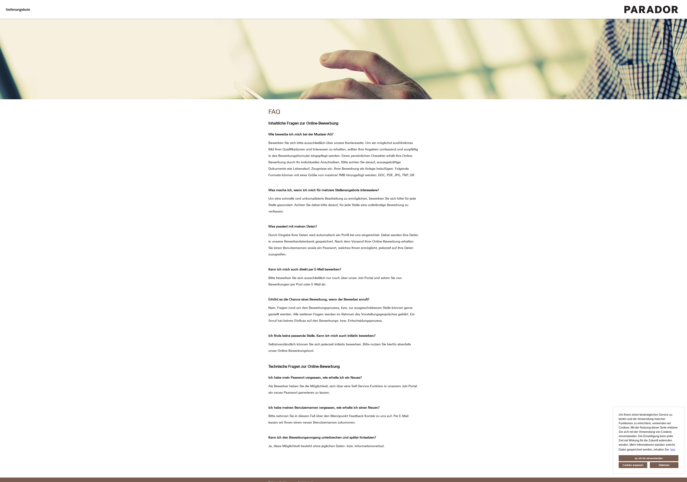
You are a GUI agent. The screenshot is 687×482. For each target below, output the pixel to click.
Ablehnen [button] (664, 465)
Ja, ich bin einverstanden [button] (649, 458)
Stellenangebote (18, 9)
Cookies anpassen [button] (633, 465)
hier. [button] (673, 449)
